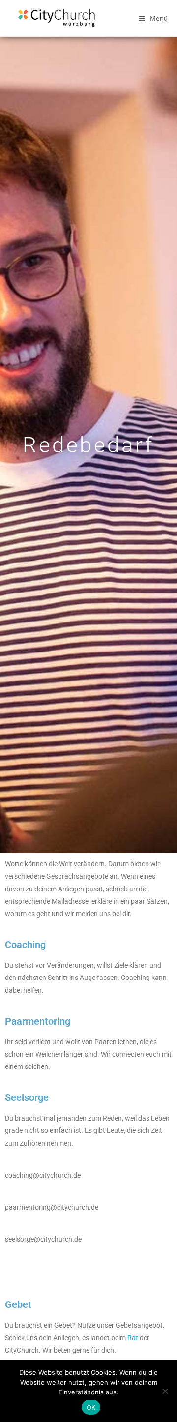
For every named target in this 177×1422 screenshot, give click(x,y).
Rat (132, 1338)
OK (91, 1407)
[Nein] (165, 1391)
